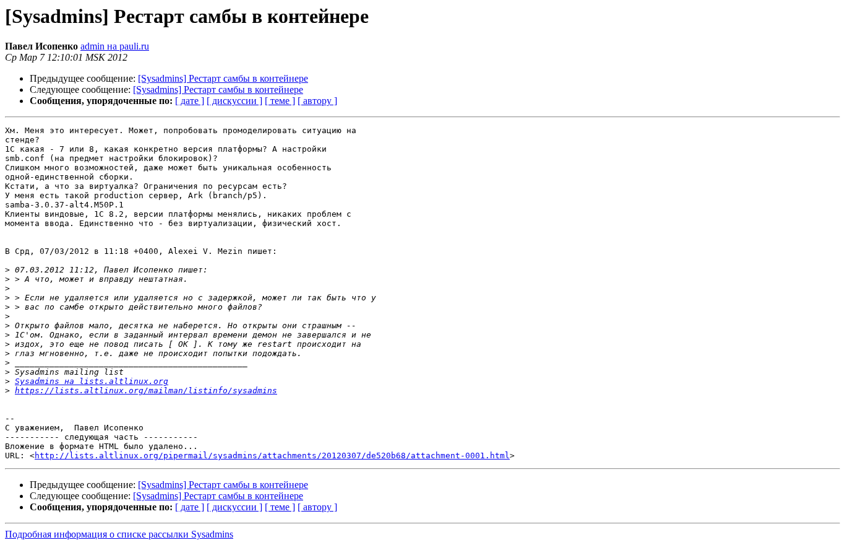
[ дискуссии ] (234, 100)
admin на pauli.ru (114, 46)
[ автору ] (317, 100)
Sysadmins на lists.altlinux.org (91, 381)
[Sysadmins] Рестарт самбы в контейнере (223, 78)
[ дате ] (189, 100)
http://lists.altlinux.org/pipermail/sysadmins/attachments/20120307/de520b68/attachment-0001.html (272, 455)
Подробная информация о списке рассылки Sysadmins (119, 534)
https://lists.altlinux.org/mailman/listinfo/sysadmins (146, 390)
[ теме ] (280, 100)
